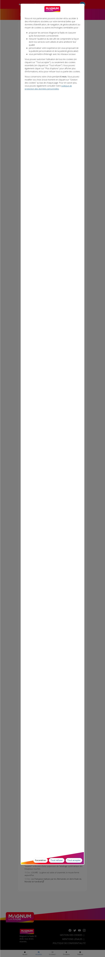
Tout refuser (56, 860)
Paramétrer (40, 860)
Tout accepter (74, 860)
